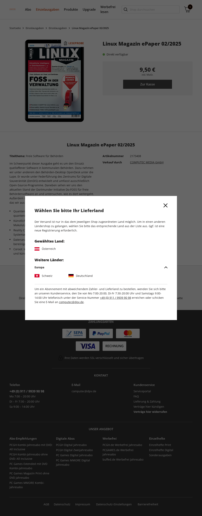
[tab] (101, 267)
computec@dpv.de (71, 302)
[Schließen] (165, 205)
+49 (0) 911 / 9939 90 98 (115, 298)
